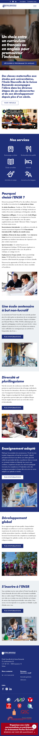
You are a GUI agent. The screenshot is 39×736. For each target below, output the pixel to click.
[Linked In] (15, 1)
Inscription (23, 1)
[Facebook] (10, 1)
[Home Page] (10, 6)
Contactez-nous (31, 1)
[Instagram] (13, 1)
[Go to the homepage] (17, 653)
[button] (34, 6)
